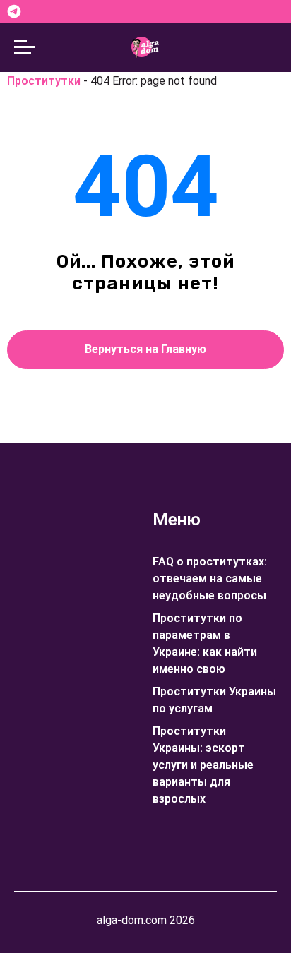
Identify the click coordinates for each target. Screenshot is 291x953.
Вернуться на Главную (145, 349)
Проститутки (44, 81)
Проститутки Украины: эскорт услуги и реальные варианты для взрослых (203, 764)
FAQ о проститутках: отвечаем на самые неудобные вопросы (210, 578)
